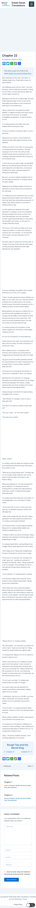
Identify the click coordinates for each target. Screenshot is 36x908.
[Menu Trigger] (31, 4)
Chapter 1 (8, 782)
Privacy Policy (18, 904)
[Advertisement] (18, 33)
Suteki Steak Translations (18, 4)
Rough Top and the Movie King (20, 73)
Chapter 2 (8, 795)
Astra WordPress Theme (19, 899)
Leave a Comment (9, 785)
